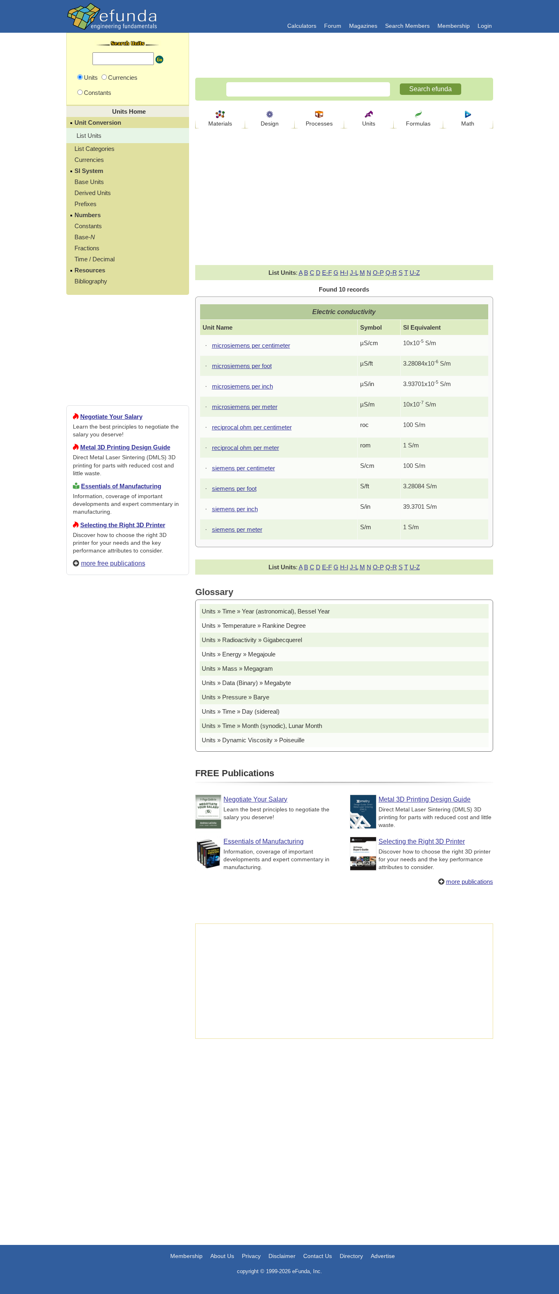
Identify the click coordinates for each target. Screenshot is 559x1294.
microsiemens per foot (242, 365)
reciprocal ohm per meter (245, 447)
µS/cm (369, 342)
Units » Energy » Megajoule (238, 654)
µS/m (367, 404)
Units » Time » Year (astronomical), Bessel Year (266, 611)
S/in (365, 506)
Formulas (418, 123)
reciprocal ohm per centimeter (252, 427)
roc (364, 424)
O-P (378, 272)
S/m (365, 526)
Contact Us (317, 1256)
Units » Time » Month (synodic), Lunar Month (262, 725)
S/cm (367, 465)
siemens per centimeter (243, 468)
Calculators (301, 25)
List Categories (94, 148)
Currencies (89, 159)
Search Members (407, 25)
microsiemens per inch (242, 386)
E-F (327, 272)
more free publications (113, 563)
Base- (84, 237)
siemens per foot (234, 488)
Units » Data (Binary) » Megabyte (246, 682)
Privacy (251, 1256)
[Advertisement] (127, 877)
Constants (88, 225)
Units (368, 123)
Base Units (89, 181)
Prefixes (85, 203)
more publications (469, 881)
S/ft (364, 486)
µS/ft (366, 363)
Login (485, 25)
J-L (354, 272)
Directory (351, 1256)
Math (467, 123)
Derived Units (92, 192)
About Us (222, 1256)
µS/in (367, 383)
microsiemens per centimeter (251, 345)
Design (270, 123)
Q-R (391, 272)
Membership (453, 25)
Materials (220, 123)
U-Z (415, 272)
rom (365, 445)
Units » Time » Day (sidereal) (241, 711)
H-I (344, 272)
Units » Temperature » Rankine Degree (254, 625)
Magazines (363, 25)
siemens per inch (235, 508)
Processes (319, 123)
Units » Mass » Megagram (237, 668)
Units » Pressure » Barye (235, 697)
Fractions (86, 248)
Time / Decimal (94, 259)
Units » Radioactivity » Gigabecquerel (252, 639)
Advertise (383, 1256)
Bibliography (90, 281)
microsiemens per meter (244, 406)
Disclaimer (281, 1256)
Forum (332, 25)
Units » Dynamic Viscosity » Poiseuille (253, 740)
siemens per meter (237, 529)
